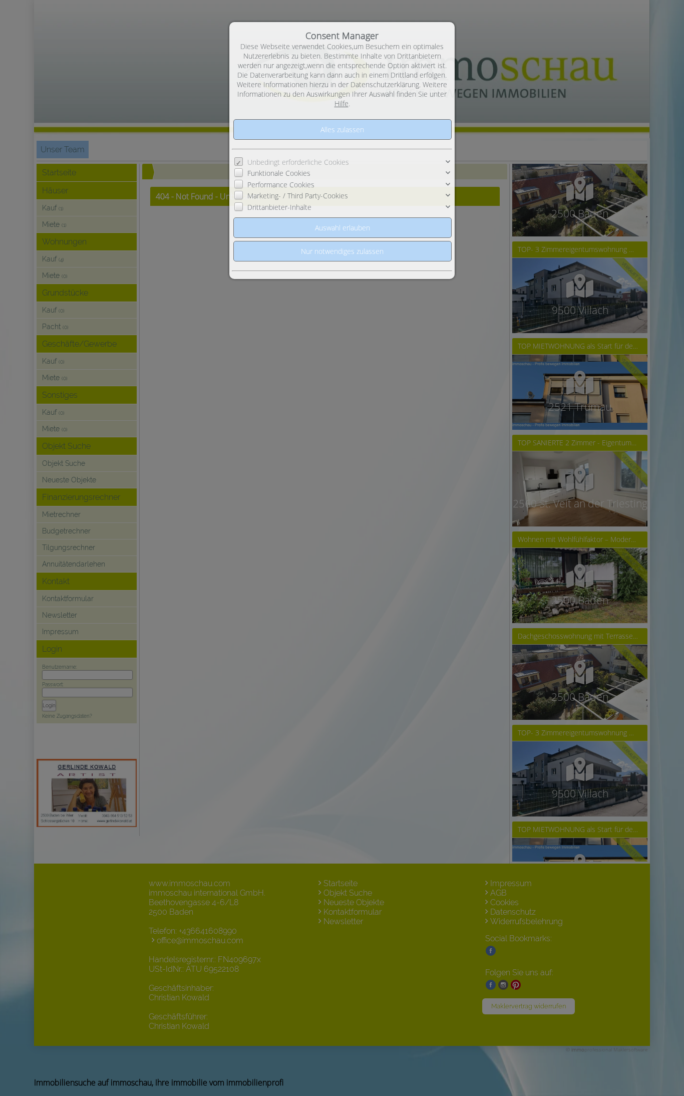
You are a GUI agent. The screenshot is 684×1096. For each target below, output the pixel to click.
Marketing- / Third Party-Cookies (297, 195)
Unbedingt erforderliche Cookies (298, 162)
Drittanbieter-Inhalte (279, 207)
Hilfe (341, 103)
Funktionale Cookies (278, 173)
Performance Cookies (280, 184)
